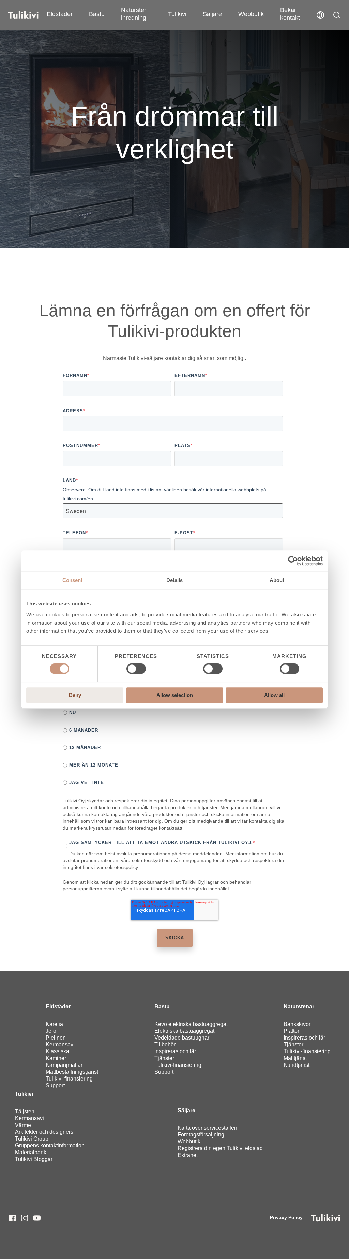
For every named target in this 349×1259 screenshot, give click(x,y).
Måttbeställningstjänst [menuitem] (72, 1072)
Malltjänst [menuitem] (295, 1058)
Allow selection (174, 695)
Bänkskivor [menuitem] (297, 1024)
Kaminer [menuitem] (56, 1058)
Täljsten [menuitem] (24, 1111)
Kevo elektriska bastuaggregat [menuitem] (191, 1024)
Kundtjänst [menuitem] (296, 1065)
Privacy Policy (286, 1217)
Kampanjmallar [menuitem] (64, 1065)
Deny (75, 695)
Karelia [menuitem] (54, 1024)
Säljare (212, 14)
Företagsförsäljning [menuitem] (201, 1135)
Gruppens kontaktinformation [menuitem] (50, 1145)
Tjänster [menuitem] (164, 1058)
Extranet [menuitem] (188, 1155)
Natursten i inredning (136, 13)
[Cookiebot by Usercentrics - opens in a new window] (293, 561)
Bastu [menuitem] (162, 1007)
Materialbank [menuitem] (30, 1152)
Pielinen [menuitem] (56, 1038)
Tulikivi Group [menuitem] (31, 1139)
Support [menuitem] (55, 1085)
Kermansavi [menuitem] (60, 1044)
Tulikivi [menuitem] (24, 1094)
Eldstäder (60, 14)
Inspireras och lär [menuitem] (175, 1051)
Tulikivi (177, 14)
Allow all (274, 695)
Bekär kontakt (290, 13)
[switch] (136, 668)
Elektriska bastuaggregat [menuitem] (184, 1031)
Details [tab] (174, 580)
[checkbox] (173, 747)
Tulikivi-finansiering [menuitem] (69, 1079)
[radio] (173, 712)
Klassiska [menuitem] (57, 1051)
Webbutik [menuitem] (189, 1141)
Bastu (97, 14)
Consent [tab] (72, 580)
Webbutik (251, 14)
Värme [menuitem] (23, 1125)
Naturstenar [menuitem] (299, 1007)
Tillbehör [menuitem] (165, 1044)
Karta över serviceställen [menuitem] (207, 1128)
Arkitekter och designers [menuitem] (44, 1132)
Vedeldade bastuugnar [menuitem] (181, 1038)
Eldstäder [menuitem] (58, 1007)
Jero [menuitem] (51, 1031)
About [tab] (277, 580)
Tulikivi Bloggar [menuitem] (33, 1159)
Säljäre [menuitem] (186, 1110)
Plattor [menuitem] (291, 1031)
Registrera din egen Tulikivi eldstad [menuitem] (220, 1148)
